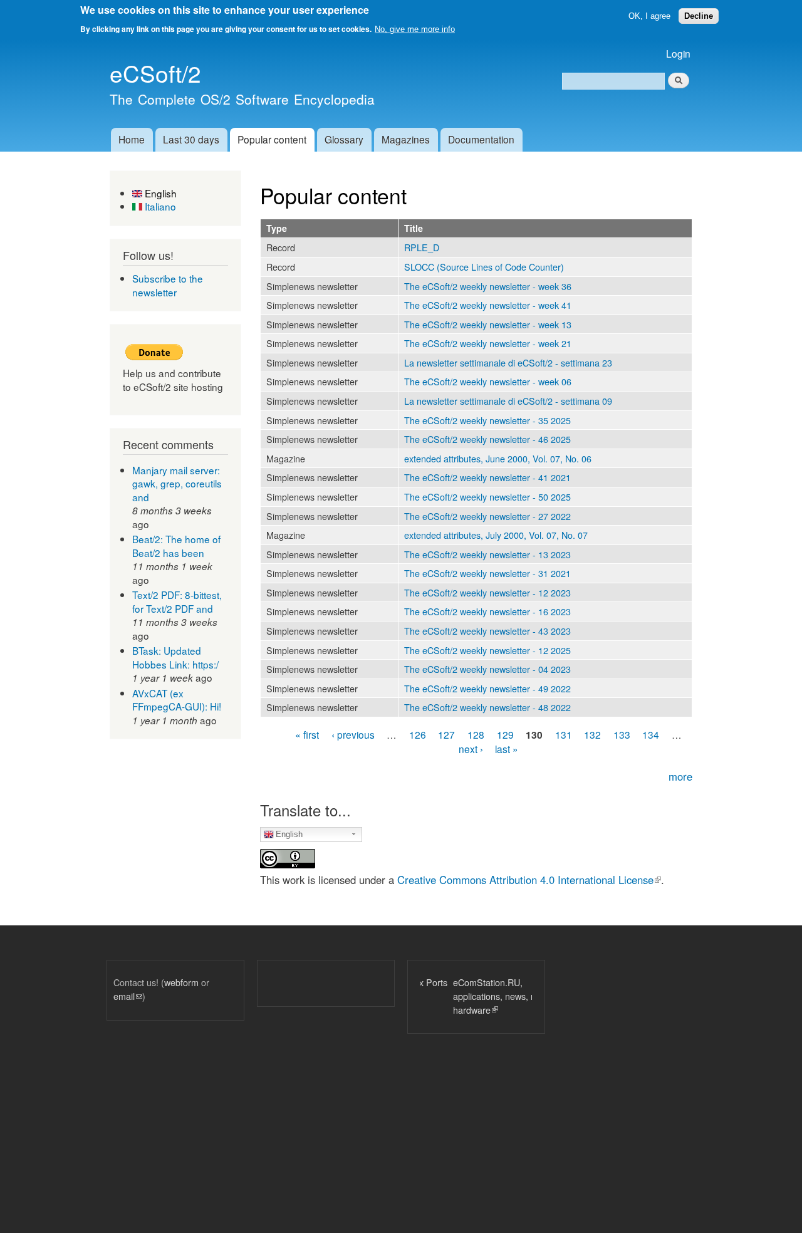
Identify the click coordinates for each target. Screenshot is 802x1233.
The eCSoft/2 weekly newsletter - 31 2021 (487, 573)
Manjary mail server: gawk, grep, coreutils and (177, 483)
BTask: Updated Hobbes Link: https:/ (175, 657)
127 (446, 734)
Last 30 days (191, 139)
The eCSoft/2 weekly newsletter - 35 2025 (487, 420)
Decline (698, 16)
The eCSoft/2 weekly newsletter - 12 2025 (487, 650)
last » (506, 749)
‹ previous (353, 734)
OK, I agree (649, 16)
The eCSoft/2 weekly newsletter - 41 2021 (487, 477)
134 (650, 734)
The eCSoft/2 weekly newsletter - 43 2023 (487, 630)
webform (181, 982)
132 (592, 734)
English (159, 193)
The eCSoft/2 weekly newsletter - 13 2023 (487, 554)
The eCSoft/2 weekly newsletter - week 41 (487, 304)
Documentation (481, 139)
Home (131, 139)
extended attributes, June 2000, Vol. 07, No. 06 (497, 458)
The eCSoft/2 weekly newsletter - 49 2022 (487, 688)
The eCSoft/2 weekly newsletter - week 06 (487, 381)
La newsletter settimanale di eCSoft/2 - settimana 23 (508, 362)
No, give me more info (415, 29)
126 (417, 734)
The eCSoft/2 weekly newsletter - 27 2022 (487, 516)
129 (505, 734)
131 (563, 734)
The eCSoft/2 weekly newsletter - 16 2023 (487, 611)
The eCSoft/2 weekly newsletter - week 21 (487, 343)
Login (678, 53)
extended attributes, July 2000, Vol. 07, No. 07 (496, 534)
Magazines (406, 139)
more (680, 776)
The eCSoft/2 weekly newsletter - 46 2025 (487, 438)
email (127, 995)
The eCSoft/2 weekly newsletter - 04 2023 (487, 668)
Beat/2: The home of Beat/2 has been (176, 545)
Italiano (159, 206)
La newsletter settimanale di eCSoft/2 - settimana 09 (508, 400)
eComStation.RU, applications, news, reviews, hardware (475, 995)
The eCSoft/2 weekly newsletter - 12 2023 (487, 592)
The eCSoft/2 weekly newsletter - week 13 (487, 324)
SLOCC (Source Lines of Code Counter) (484, 266)
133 (621, 734)
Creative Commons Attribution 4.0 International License (529, 879)
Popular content (271, 139)
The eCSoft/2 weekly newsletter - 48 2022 (487, 707)
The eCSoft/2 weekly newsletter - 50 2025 (487, 496)
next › (471, 749)
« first (307, 734)
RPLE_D (421, 247)
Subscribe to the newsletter (167, 285)
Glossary (344, 139)
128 (475, 734)
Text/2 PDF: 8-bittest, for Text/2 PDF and (177, 601)
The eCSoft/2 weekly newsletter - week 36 (487, 286)
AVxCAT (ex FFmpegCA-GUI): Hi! (176, 700)
